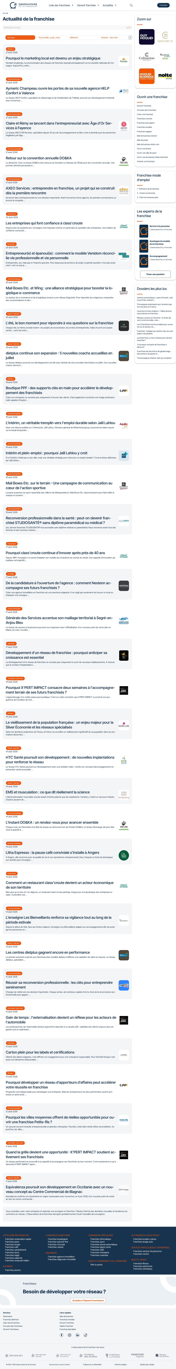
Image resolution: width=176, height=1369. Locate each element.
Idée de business (66, 1316)
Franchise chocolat (56, 1244)
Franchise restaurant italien (17, 1260)
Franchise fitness (141, 1263)
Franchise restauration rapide (18, 1239)
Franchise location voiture (144, 1239)
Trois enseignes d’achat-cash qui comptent (154, 358)
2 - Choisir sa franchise (146, 193)
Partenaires (7, 1316)
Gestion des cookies (147, 1365)
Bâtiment (74, 37)
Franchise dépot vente (101, 1247)
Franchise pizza (12, 1241)
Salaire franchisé (66, 1326)
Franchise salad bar (13, 1258)
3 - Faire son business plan (147, 197)
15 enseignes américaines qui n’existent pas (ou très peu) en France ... (154, 305)
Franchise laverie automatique (104, 1244)
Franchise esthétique (142, 1268)
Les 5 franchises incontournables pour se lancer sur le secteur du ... (155, 325)
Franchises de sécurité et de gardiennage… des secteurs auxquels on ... (154, 352)
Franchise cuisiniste (99, 1255)
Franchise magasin (144, 131)
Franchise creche (141, 1254)
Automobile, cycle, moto (49, 37)
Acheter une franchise (146, 161)
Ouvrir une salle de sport (146, 153)
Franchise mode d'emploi (149, 177)
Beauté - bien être (109, 37)
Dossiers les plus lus (152, 289)
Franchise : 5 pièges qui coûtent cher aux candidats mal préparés (155, 332)
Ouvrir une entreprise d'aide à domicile (152, 157)
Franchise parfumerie (142, 1266)
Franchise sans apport (146, 123)
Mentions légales (121, 1365)
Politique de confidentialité (92, 1365)
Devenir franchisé (144, 106)
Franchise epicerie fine (58, 1241)
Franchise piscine (13, 1270)
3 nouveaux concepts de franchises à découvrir (152, 345)
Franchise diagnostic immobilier (62, 1259)
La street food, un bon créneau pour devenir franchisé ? (154, 339)
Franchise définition (11, 1319)
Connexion (163, 5)
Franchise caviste (56, 1247)
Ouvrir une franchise (152, 97)
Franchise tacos (12, 1252)
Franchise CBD (97, 1249)
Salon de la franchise (11, 1323)
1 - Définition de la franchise (148, 189)
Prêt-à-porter (97, 1264)
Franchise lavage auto (143, 1241)
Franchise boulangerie (58, 1239)
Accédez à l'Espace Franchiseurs (88, 1300)
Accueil (5, 13)
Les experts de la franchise (149, 213)
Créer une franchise (145, 114)
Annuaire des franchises (146, 110)
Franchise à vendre (144, 118)
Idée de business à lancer (147, 136)
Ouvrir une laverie (144, 148)
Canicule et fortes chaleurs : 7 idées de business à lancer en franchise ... (154, 312)
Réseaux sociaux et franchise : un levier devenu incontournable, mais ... (154, 319)
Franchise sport (98, 1241)
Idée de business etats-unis (148, 144)
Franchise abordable (68, 1329)
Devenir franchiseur (11, 1329)
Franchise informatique (101, 1239)
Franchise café (11, 1247)
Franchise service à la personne (147, 1251)
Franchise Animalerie (100, 1252)
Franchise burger (12, 1244)
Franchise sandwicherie (15, 1249)
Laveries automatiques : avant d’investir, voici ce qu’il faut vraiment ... (155, 298)
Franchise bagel (12, 1255)
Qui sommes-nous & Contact (59, 1365)
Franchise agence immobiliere (61, 1256)
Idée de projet (142, 140)
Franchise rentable (144, 127)
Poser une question (155, 274)
